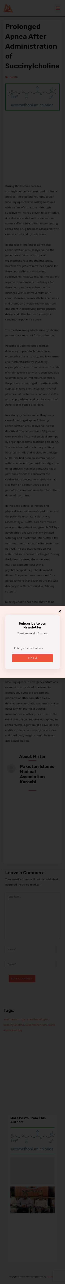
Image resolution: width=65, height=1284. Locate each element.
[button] (60, 611)
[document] (32, 642)
